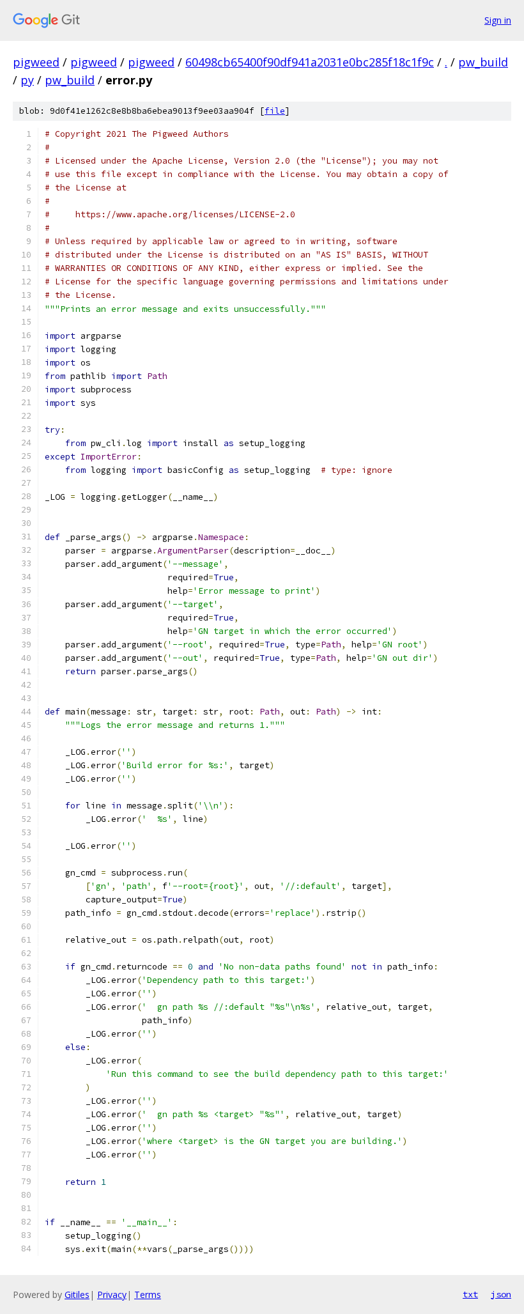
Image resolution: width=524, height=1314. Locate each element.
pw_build (483, 62)
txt (470, 1294)
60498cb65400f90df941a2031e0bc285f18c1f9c (309, 62)
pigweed (36, 62)
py (27, 80)
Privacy (112, 1294)
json (501, 1294)
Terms (147, 1294)
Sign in (497, 20)
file (275, 110)
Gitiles (77, 1294)
